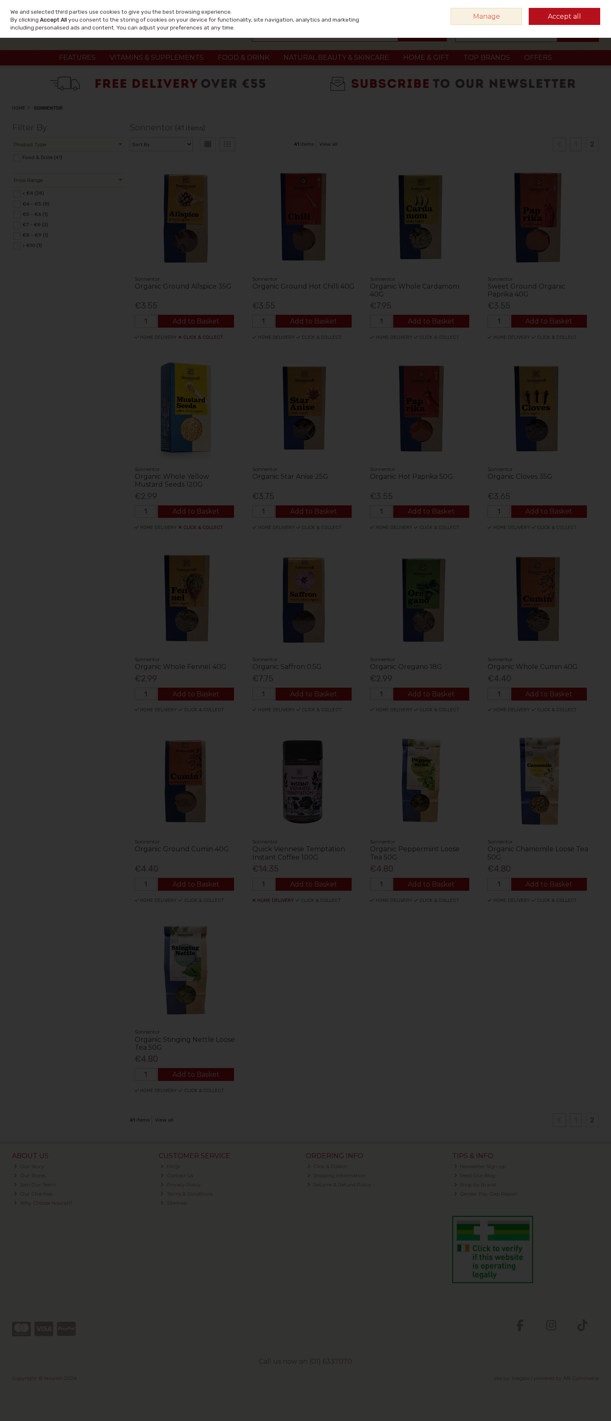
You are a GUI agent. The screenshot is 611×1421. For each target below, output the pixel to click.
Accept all (564, 16)
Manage (486, 16)
